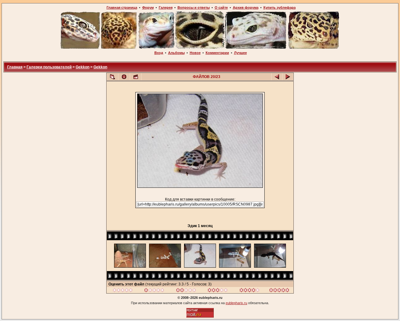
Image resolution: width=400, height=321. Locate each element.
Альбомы (176, 53)
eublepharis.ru (236, 303)
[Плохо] (154, 291)
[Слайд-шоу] (135, 76)
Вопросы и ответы (194, 7)
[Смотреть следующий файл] (287, 76)
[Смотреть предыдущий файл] (277, 76)
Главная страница (122, 7)
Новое (195, 53)
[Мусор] (122, 291)
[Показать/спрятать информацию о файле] (124, 76)
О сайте (221, 7)
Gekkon (82, 67)
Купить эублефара (279, 7)
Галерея (165, 7)
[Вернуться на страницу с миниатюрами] (112, 76)
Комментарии (217, 53)
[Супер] (279, 291)
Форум (148, 7)
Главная (14, 67)
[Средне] (186, 291)
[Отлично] (249, 291)
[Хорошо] (218, 291)
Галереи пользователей (49, 67)
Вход (158, 53)
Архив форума (245, 7)
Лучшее (240, 53)
